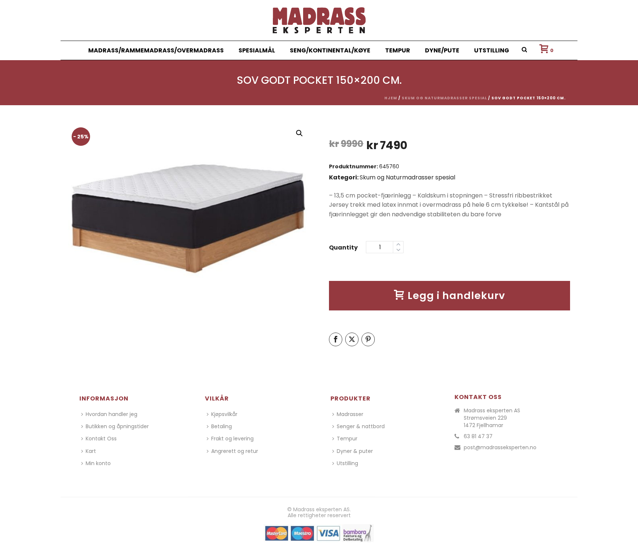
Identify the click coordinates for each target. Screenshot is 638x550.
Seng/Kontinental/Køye (330, 50)
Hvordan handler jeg (111, 414)
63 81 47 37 (478, 436)
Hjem (390, 98)
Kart (91, 451)
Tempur (397, 50)
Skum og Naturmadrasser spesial (444, 98)
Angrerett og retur (234, 451)
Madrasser (350, 414)
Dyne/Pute (442, 50)
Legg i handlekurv (456, 295)
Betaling (221, 426)
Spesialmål (257, 50)
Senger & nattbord (361, 426)
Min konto (98, 463)
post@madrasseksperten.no (500, 447)
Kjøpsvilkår (224, 414)
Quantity (343, 247)
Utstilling (491, 50)
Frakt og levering (232, 438)
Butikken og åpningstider (117, 426)
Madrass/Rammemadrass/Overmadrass (156, 50)
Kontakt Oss (101, 438)
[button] (299, 133)
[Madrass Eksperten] (319, 20)
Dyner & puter (355, 451)
